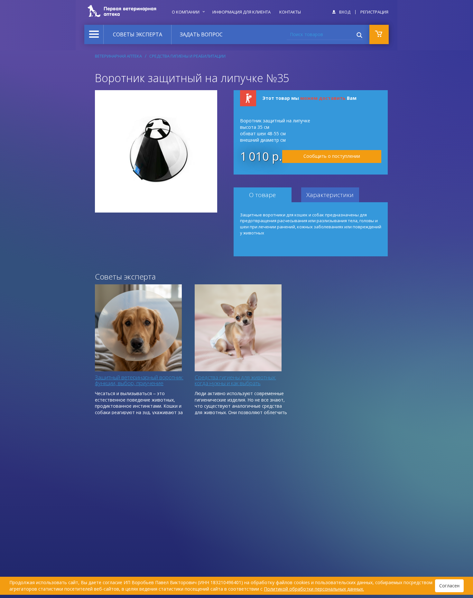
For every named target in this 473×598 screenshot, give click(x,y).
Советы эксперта (137, 34)
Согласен (449, 586)
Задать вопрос (201, 34)
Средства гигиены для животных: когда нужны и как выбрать (235, 380)
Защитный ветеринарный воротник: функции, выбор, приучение (139, 380)
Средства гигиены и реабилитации (187, 56)
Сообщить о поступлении (331, 156)
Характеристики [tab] (330, 195)
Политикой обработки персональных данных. (314, 589)
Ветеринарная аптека (118, 56)
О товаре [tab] (262, 195)
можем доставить (323, 98)
